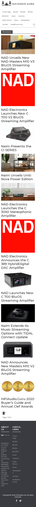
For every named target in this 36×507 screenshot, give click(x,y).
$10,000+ (5, 16)
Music (13, 16)
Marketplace (25, 20)
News (16, 20)
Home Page (6, 12)
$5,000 (23, 12)
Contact (5, 24)
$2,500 (15, 12)
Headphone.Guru (16, 24)
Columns (21, 16)
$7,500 (30, 12)
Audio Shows (7, 20)
